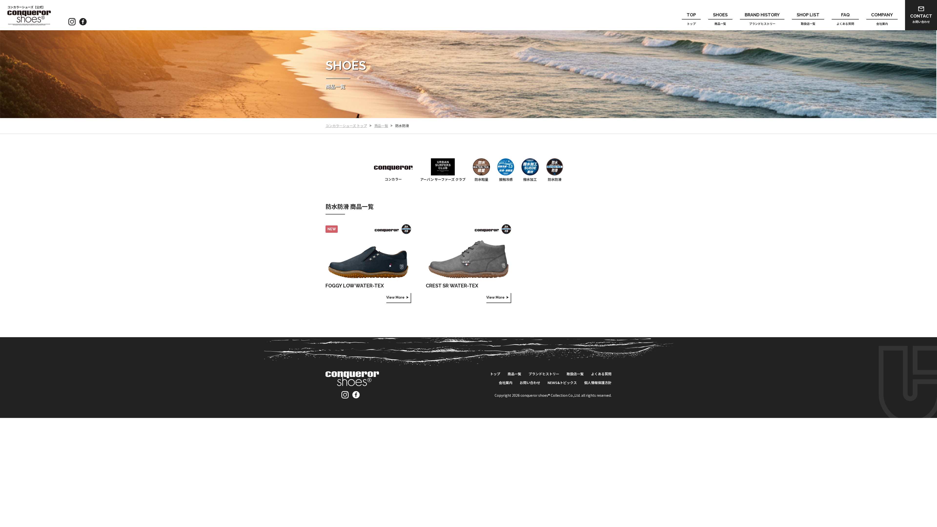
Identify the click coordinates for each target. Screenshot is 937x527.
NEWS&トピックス (562, 382)
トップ (691, 19)
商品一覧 (720, 19)
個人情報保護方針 (597, 382)
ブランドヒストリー (762, 19)
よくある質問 (845, 19)
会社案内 (882, 19)
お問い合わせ (921, 18)
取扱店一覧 (808, 19)
